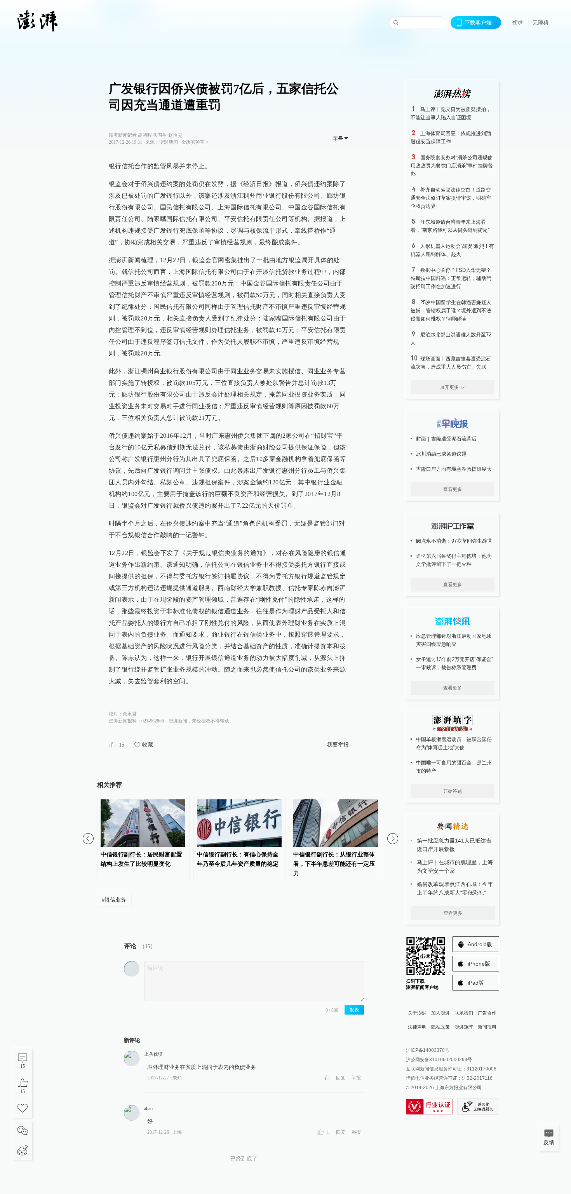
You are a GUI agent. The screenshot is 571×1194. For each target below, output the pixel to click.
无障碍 (541, 22)
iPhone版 (479, 964)
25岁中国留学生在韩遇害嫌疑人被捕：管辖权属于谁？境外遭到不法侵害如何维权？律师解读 (451, 310)
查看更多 (452, 489)
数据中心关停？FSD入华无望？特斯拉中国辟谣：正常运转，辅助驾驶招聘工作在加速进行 (451, 278)
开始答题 (452, 791)
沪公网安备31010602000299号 (439, 1059)
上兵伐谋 (153, 1054)
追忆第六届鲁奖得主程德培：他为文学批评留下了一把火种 (454, 560)
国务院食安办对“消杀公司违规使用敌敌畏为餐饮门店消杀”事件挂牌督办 (452, 166)
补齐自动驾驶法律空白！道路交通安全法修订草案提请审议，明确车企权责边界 (451, 198)
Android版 (480, 944)
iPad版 (476, 983)
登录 (517, 22)
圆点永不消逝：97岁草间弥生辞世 (454, 541)
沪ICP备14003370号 (427, 1050)
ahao (148, 1108)
